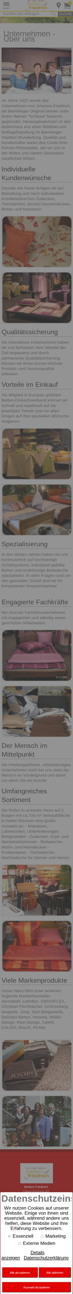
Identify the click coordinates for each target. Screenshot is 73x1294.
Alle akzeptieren (20, 1272)
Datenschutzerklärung (46, 1257)
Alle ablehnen (54, 1272)
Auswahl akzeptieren (36, 1287)
